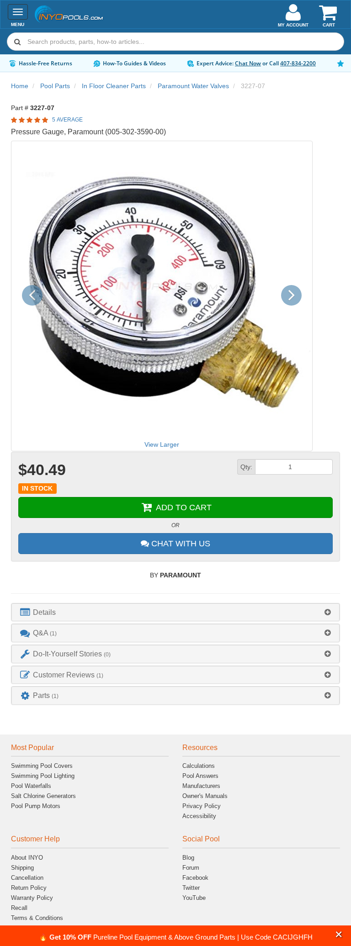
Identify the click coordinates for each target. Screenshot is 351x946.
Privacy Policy (201, 806)
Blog (188, 857)
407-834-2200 (298, 63)
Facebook (195, 877)
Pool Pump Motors (35, 806)
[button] (339, 934)
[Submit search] (17, 41)
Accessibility (199, 816)
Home (19, 86)
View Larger (161, 444)
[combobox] (175, 41)
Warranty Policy (32, 897)
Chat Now (248, 63)
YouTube (194, 897)
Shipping (22, 867)
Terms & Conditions (37, 917)
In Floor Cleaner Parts (114, 86)
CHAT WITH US (179, 543)
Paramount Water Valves (193, 86)
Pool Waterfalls (31, 785)
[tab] (175, 612)
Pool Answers (200, 775)
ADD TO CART (183, 507)
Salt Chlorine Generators (43, 796)
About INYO (27, 857)
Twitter (191, 887)
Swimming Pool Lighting (42, 775)
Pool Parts (55, 86)
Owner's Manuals (205, 796)
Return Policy (29, 887)
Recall (19, 907)
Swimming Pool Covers (42, 765)
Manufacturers (201, 785)
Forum (190, 867)
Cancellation (27, 877)
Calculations (198, 765)
